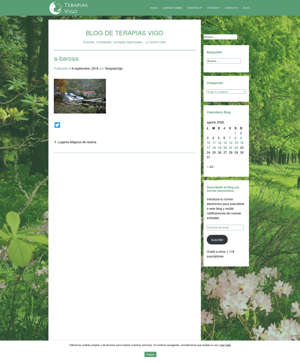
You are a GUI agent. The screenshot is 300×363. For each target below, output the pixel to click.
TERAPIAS (193, 7)
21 (230, 147)
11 (214, 142)
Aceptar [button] (150, 354)
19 (219, 147)
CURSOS (212, 7)
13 (225, 142)
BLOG (246, 7)
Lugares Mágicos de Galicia (77, 142)
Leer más (225, 345)
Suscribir (217, 239)
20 (225, 147)
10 (208, 142)
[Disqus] (124, 201)
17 (208, 147)
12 (219, 142)
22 (236, 147)
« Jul (210, 166)
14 (230, 142)
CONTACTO (231, 7)
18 (214, 147)
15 (236, 142)
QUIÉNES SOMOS (172, 7)
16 (242, 142)
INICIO (154, 7)
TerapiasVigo (114, 68)
